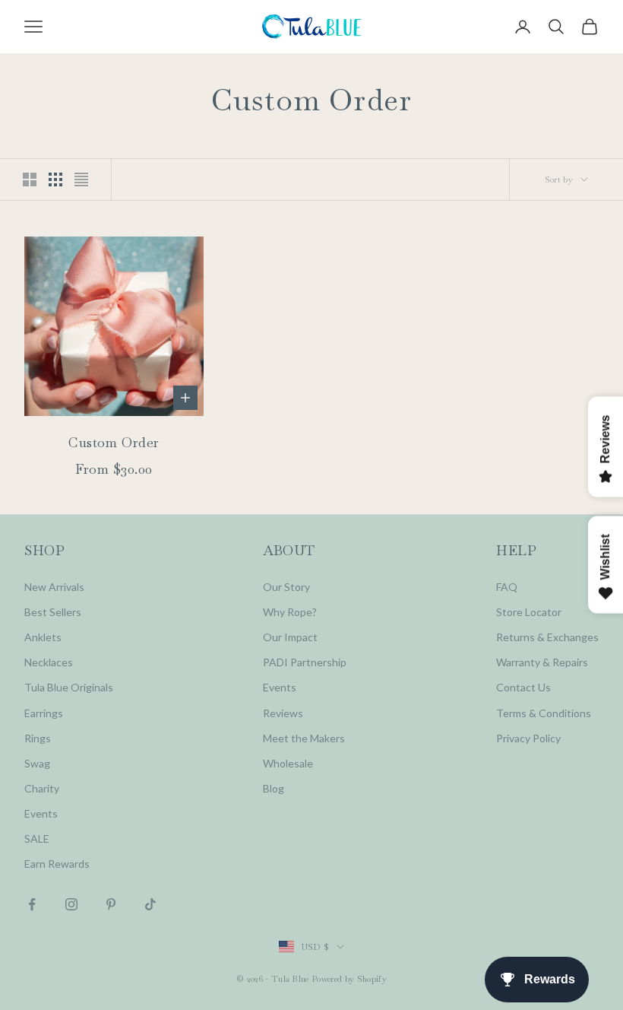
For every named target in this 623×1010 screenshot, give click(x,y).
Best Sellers (52, 611)
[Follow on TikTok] (150, 904)
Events (41, 813)
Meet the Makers (304, 738)
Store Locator (528, 611)
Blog (273, 788)
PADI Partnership (304, 662)
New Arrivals (54, 586)
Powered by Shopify (349, 978)
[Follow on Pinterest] (111, 904)
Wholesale (288, 763)
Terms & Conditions (543, 713)
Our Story (286, 586)
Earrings (43, 713)
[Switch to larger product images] (29, 179)
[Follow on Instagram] (71, 904)
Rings (37, 738)
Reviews (283, 713)
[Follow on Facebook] (32, 904)
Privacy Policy (528, 738)
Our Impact (290, 636)
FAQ (506, 586)
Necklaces (48, 662)
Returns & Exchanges (547, 636)
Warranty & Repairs (542, 662)
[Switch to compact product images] (81, 179)
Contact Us (523, 687)
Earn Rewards (57, 863)
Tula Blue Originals (68, 687)
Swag (37, 763)
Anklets (43, 636)
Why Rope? (290, 611)
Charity (41, 788)
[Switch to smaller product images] (55, 179)
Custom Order (113, 442)
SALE (36, 838)
